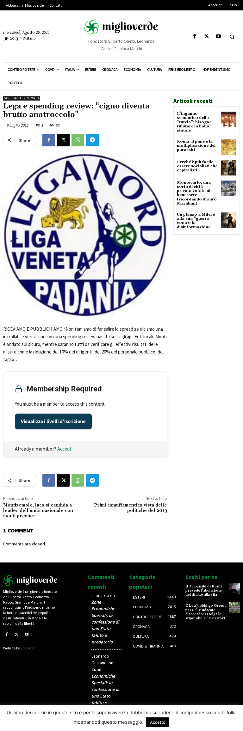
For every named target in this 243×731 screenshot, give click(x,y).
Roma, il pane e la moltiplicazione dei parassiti (196, 145)
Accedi (64, 448)
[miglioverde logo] (121, 27)
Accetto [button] (157, 722)
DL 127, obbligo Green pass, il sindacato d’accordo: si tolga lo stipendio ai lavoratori (205, 612)
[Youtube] (218, 36)
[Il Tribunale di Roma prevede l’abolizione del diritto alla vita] (234, 588)
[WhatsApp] (78, 140)
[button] (232, 37)
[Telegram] (92, 140)
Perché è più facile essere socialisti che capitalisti (197, 166)
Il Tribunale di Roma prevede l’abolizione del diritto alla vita (203, 590)
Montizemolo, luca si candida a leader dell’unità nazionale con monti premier (38, 510)
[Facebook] (194, 36)
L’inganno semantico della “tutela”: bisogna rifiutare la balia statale (194, 122)
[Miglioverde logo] (30, 580)
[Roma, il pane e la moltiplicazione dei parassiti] (228, 147)
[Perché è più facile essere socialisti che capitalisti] (228, 167)
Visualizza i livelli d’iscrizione (53, 421)
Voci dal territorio (21, 98)
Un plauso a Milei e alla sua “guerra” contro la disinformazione (196, 221)
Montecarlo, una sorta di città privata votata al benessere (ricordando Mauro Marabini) (197, 193)
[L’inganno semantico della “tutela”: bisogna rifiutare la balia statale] (228, 119)
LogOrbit (27, 648)
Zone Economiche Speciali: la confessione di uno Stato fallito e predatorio (105, 622)
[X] (206, 36)
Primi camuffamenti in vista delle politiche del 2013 (130, 507)
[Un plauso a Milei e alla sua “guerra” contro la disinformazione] (228, 220)
